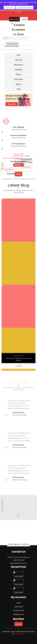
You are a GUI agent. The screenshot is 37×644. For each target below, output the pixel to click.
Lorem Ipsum (18, 356)
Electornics (18, 65)
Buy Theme (9, 7)
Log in (18, 603)
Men (18, 55)
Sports (18, 84)
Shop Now (12, 104)
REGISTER (14, 19)
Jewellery (18, 70)
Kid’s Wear (18, 79)
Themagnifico (19, 634)
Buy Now (18, 624)
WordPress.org (18, 614)
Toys (19, 89)
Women (18, 60)
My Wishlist (18, 11)
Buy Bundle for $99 (24, 7)
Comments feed (18, 610)
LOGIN (24, 19)
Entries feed (18, 607)
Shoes (18, 74)
